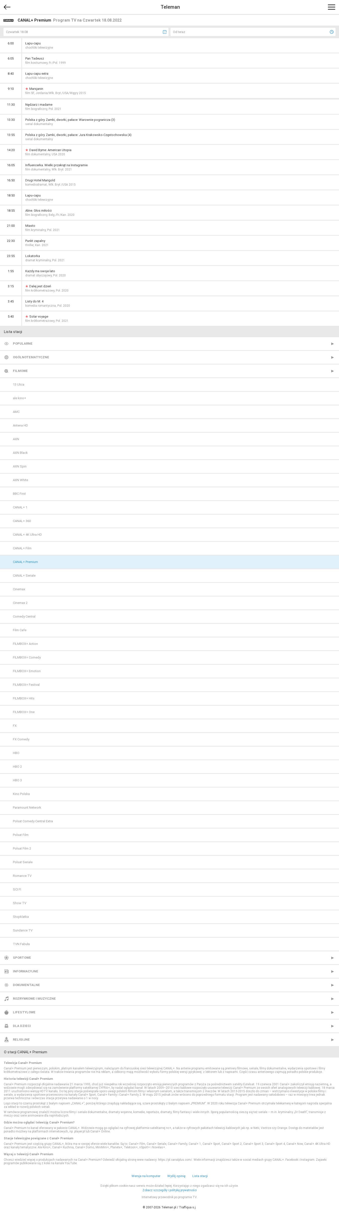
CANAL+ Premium (25, 562)
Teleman (170, 7)
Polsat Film (21, 835)
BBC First (19, 493)
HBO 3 (17, 780)
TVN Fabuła (21, 944)
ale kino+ (19, 398)
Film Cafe (19, 630)
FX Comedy (21, 739)
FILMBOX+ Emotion (27, 671)
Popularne (23, 343)
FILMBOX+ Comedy (27, 657)
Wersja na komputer (146, 1176)
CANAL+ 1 (20, 507)
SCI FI (17, 889)
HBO (16, 753)
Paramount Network (27, 807)
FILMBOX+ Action (25, 644)
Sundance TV (23, 930)
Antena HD (20, 425)
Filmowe (20, 371)
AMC (16, 412)
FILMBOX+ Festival (26, 685)
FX (15, 725)
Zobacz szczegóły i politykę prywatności (169, 1190)
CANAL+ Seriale (24, 575)
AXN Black (20, 453)
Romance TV (22, 876)
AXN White (20, 480)
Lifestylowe (24, 1012)
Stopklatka (21, 917)
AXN (16, 439)
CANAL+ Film (22, 548)
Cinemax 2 (20, 603)
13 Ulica (18, 384)
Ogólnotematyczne (31, 357)
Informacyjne (25, 971)
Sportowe (22, 957)
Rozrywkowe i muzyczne (34, 998)
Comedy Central (24, 616)
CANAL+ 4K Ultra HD (27, 534)
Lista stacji (200, 1176)
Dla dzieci (22, 1026)
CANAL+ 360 (22, 521)
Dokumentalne (26, 985)
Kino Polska (21, 794)
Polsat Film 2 (22, 848)
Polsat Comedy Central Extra (33, 821)
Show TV (19, 903)
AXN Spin (20, 466)
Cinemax (19, 589)
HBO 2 (17, 766)
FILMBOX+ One (23, 712)
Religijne (21, 1039)
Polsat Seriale (23, 862)
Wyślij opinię (176, 1176)
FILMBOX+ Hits (23, 698)
